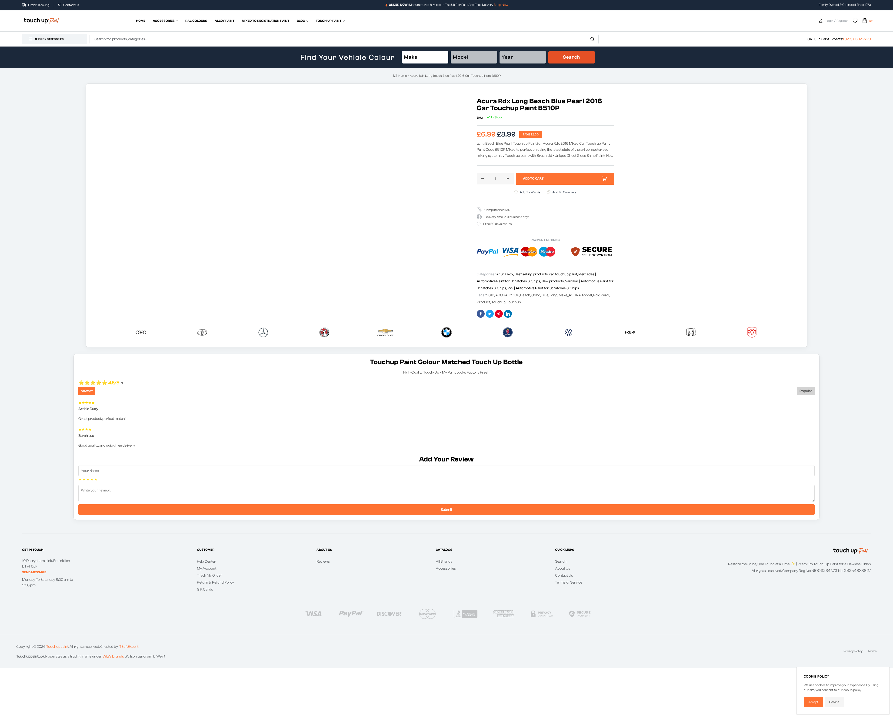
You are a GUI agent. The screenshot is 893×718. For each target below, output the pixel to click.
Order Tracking (38, 5)
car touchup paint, (563, 274)
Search (571, 57)
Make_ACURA (570, 295)
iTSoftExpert (128, 647)
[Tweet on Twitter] (490, 314)
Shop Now (501, 5)
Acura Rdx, (505, 274)
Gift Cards (205, 589)
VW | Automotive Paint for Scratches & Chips (543, 288)
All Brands (444, 561)
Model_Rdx (591, 295)
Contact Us (71, 5)
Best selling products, (531, 274)
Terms (872, 651)
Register (842, 21)
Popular (806, 391)
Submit (446, 510)
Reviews (323, 561)
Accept (813, 702)
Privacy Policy (853, 651)
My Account (206, 568)
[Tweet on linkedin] (508, 314)
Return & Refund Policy (215, 582)
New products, (553, 281)
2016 (490, 295)
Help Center (206, 561)
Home (402, 76)
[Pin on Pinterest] (499, 314)
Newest (87, 391)
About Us (562, 568)
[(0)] (864, 21)
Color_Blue (539, 295)
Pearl (605, 295)
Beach (525, 295)
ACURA (501, 295)
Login (829, 21)
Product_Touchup (491, 302)
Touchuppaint (57, 647)
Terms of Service (568, 582)
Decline (834, 702)
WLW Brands (113, 656)
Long (553, 295)
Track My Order (209, 575)
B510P (514, 295)
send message (34, 572)
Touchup (514, 302)
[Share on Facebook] (481, 314)
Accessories (446, 568)
